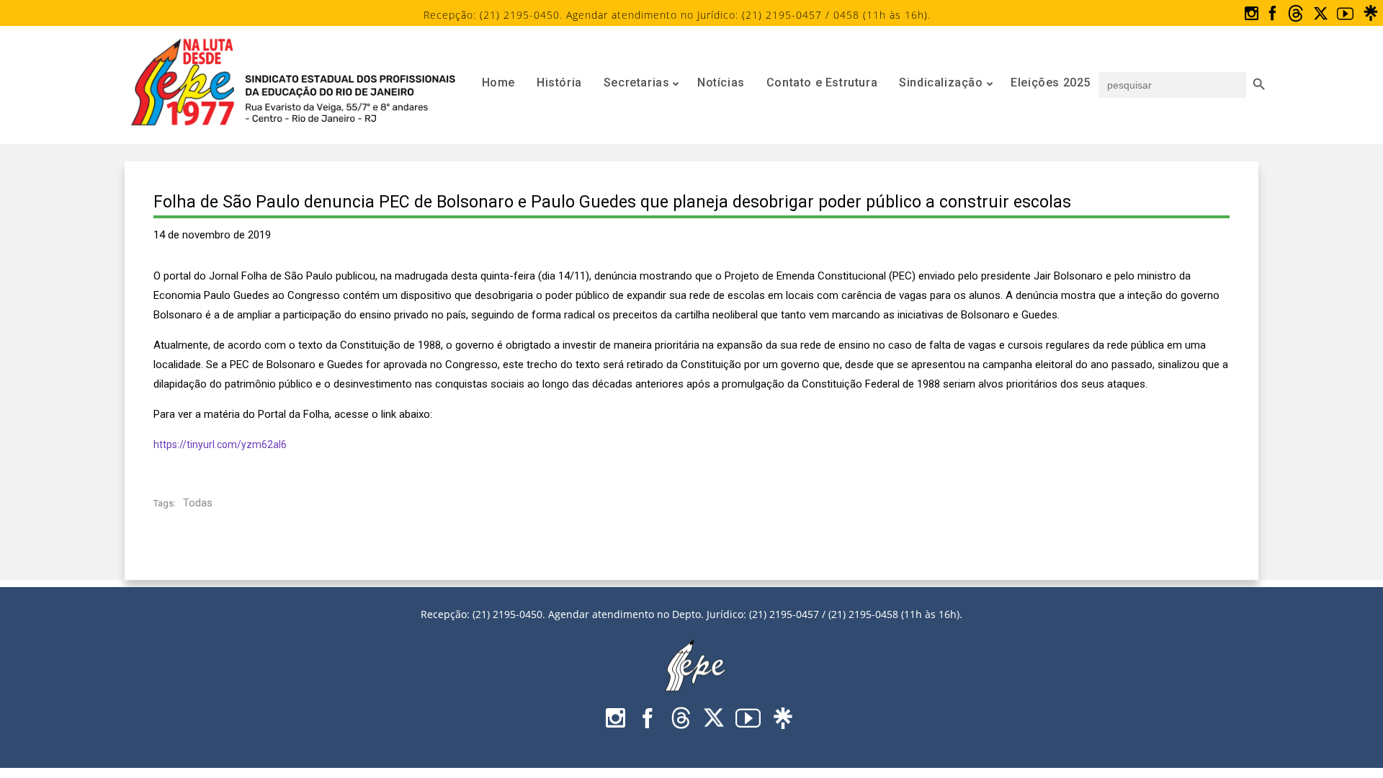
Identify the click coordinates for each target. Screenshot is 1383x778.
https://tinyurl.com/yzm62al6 (220, 444)
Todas (197, 502)
